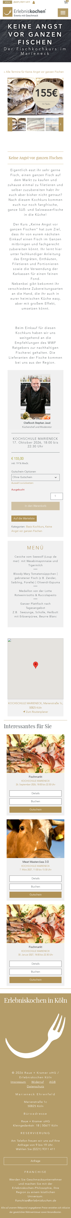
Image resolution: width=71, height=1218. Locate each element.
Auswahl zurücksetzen (22, 483)
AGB (52, 1082)
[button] (35, 665)
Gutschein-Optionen (23, 471)
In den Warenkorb (35, 506)
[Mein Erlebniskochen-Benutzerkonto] (34, 2)
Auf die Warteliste (24, 518)
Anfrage (35, 1161)
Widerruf (37, 1082)
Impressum (18, 1082)
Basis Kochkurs (35, 526)
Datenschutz (35, 1086)
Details (36, 793)
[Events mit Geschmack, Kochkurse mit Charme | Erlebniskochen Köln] (25, 11)
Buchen (35, 801)
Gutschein (36, 809)
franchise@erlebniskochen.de (35, 1200)
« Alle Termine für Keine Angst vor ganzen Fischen (34, 72)
